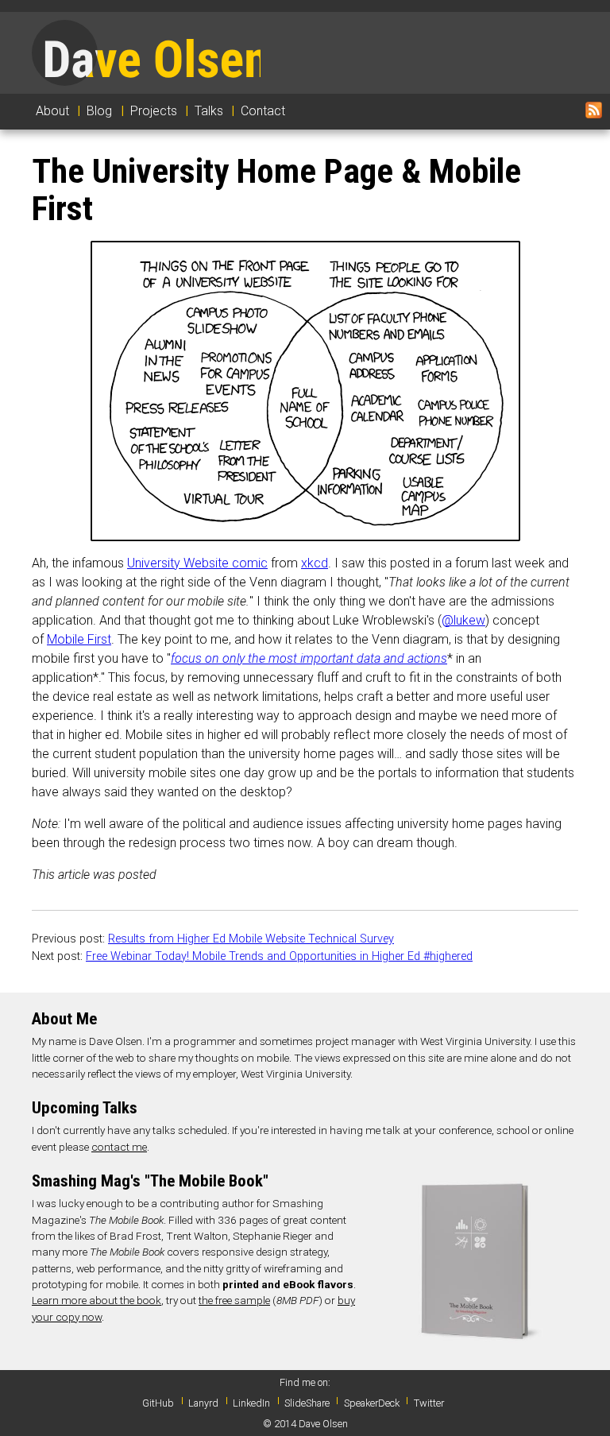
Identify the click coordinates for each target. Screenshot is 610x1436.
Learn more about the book (96, 1300)
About (52, 110)
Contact (263, 110)
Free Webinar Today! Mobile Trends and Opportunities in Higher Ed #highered (279, 956)
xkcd (314, 563)
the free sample (234, 1300)
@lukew (463, 620)
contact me (119, 1146)
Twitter (429, 1403)
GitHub (158, 1403)
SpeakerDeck (372, 1403)
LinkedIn (251, 1403)
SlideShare (307, 1403)
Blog (99, 110)
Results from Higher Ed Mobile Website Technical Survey (251, 939)
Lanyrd (203, 1403)
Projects (153, 110)
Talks (209, 110)
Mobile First (79, 639)
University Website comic (197, 563)
